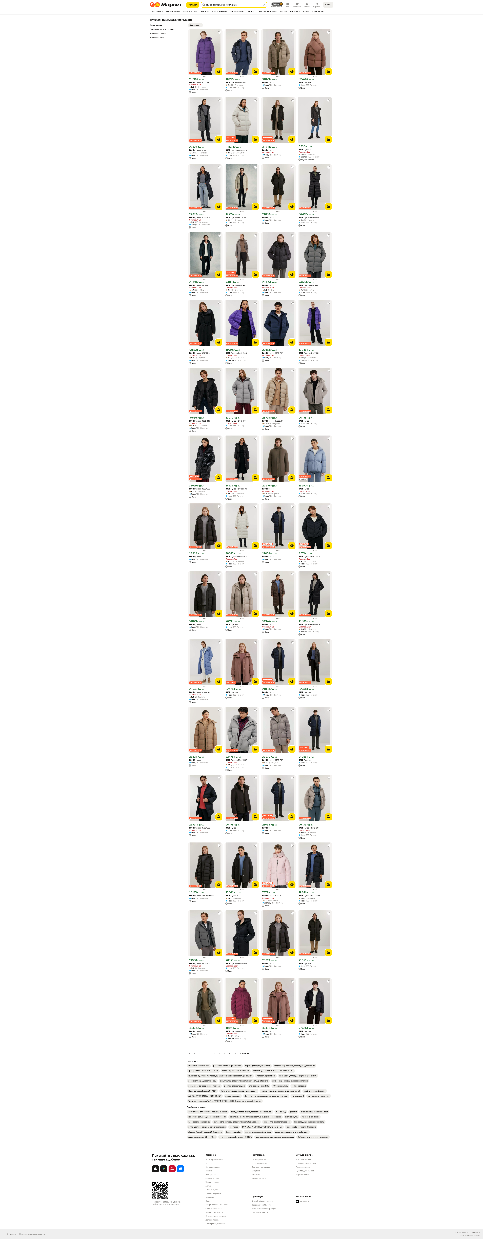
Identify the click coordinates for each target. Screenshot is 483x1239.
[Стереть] (264, 4)
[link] (199, 1066)
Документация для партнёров (264, 1209)
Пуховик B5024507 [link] (272, 353)
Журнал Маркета (259, 1178)
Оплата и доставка (259, 1163)
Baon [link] (191, 83)
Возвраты (256, 1175)
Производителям (303, 1167)
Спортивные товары (214, 1209)
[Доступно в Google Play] (163, 1172)
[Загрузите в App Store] (155, 1172)
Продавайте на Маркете (261, 1205)
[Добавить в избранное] (219, 32)
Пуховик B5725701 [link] (236, 218)
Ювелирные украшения (215, 1224)
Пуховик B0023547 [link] (199, 82)
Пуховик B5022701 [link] (272, 421)
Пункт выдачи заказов (305, 1171)
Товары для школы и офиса (217, 1205)
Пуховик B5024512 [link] (272, 760)
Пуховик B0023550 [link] (236, 1031)
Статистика (11, 1234)
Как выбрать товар (259, 1159)
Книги (208, 1201)
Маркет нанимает (303, 1175)
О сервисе (256, 1171)
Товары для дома (212, 1182)
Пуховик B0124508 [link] (236, 353)
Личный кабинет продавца (262, 1201)
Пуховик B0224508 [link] (199, 218)
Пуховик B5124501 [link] (309, 828)
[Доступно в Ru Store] (180, 1172)
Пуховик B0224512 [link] (199, 692)
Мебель (209, 1163)
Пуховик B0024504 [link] (309, 557)
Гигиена (209, 1171)
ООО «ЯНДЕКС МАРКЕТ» (469, 1232)
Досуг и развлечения (214, 1159)
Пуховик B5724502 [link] (309, 896)
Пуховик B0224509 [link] (309, 624)
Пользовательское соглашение (32, 1234)
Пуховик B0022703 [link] (236, 557)
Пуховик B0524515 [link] (236, 285)
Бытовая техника (212, 1167)
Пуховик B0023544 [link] (272, 896)
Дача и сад (210, 1197)
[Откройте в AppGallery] (172, 1172)
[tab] (157, 12)
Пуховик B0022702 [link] (236, 150)
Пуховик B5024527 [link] (236, 82)
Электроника (211, 1175)
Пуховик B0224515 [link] (309, 353)
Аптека (208, 1186)
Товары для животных (215, 1212)
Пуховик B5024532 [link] (199, 828)
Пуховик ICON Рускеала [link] (201, 896)
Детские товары (212, 1220)
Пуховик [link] (268, 82)
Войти (328, 5)
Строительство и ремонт (216, 1216)
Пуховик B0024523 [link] (236, 963)
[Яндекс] (477, 1236)
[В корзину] (219, 71)
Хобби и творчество (214, 1193)
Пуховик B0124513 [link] (199, 353)
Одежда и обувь (212, 1178)
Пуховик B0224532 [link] (199, 489)
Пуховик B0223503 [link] (199, 150)
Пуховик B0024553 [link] (199, 421)
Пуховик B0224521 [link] (309, 218)
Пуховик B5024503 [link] (199, 963)
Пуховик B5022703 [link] (199, 285)
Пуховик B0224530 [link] (236, 489)
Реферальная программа (306, 1163)
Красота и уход (212, 1190)
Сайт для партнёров (260, 1212)
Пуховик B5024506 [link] (236, 760)
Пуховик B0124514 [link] (236, 421)
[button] (195, 25)
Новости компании (303, 1159)
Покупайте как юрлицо (261, 1167)
